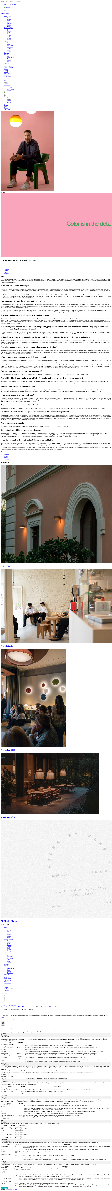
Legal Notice (48, 1006)
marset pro (6, 75)
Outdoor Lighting (8, 28)
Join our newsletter (5, 1005)
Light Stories (10, 57)
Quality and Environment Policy (9, 1006)
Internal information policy (29, 1006)
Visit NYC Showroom (10, 4)
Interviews (10, 61)
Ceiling (9, 25)
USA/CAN (7, 85)
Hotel (8, 44)
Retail (8, 50)
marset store (7, 77)
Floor (8, 20)
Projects (6, 41)
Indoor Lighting (8, 16)
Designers (6, 53)
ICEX (19, 1006)
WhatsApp (7, 273)
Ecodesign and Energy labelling (12, 988)
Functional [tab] (3, 1080)
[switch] (1, 1064)
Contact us (13, 1005)
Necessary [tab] (3, 1033)
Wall (8, 26)
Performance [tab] (4, 1063)
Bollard (9, 38)
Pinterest (6, 272)
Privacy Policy (41, 1006)
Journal (6, 54)
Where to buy (7, 76)
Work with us (7, 980)
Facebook (6, 269)
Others (9, 51)
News (8, 59)
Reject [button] (4, 1019)
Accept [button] (12, 1019)
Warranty (6, 990)
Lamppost (9, 39)
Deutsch (6, 83)
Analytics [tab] (3, 1161)
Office (8, 48)
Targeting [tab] (3, 1097)
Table (8, 22)
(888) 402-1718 (9, 7)
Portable (9, 23)
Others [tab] (2, 1120)
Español (6, 80)
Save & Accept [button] (4, 1188)
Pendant (9, 19)
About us (6, 63)
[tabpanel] (56, 1049)
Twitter (6, 270)
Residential (10, 45)
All (8, 17)
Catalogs (6, 987)
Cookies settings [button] (20, 1019)
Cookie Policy (56, 1006)
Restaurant (10, 47)
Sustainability (7, 983)
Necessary (5, 1035)
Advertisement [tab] (4, 1139)
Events (9, 60)
